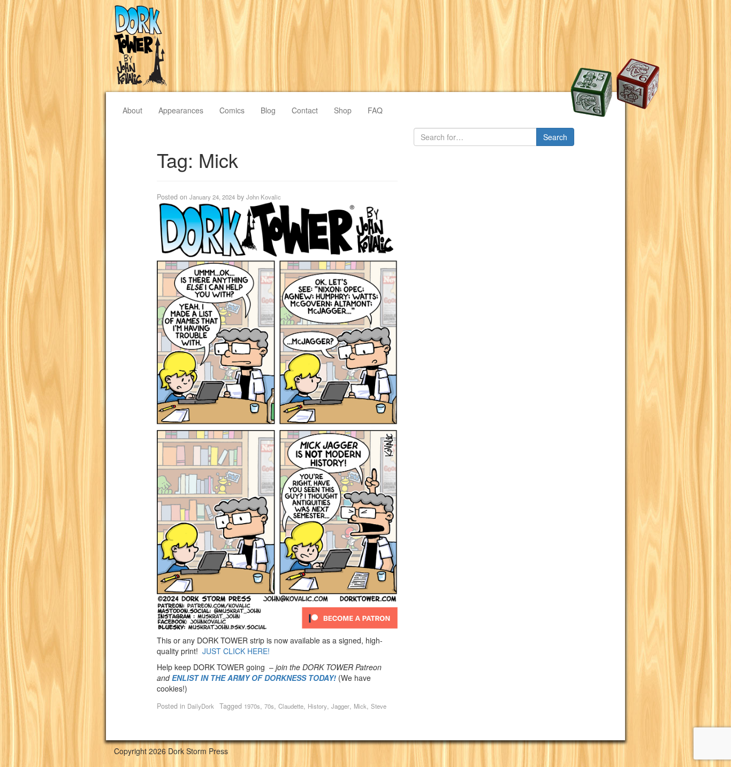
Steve (378, 706)
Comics (232, 110)
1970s (252, 706)
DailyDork (200, 706)
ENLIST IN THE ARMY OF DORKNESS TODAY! (254, 677)
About (132, 110)
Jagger (340, 706)
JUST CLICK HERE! (236, 651)
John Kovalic (263, 197)
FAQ (375, 110)
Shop (343, 110)
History (317, 706)
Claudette (290, 706)
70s (269, 706)
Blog (268, 110)
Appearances (180, 110)
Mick (360, 706)
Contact (305, 110)
